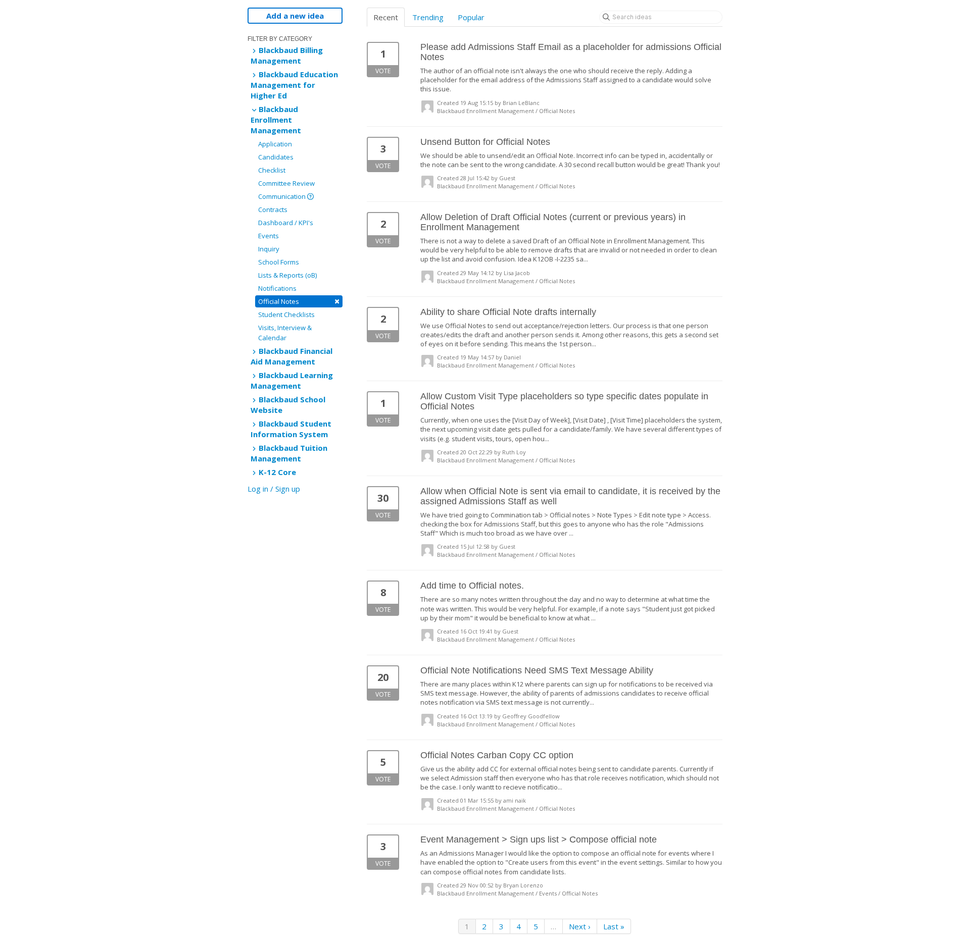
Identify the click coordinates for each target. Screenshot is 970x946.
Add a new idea (295, 16)
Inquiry (268, 248)
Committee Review (286, 183)
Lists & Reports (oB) (287, 275)
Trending (428, 17)
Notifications (277, 288)
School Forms (278, 262)
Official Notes (299, 301)
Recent (385, 17)
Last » (613, 926)
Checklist (271, 170)
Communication (282, 196)
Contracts (272, 209)
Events (268, 235)
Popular (471, 17)
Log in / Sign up (274, 489)
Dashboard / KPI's (285, 222)
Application (275, 143)
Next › (580, 926)
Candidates (276, 157)
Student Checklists (286, 314)
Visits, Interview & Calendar (285, 332)
